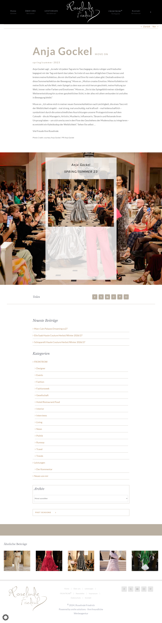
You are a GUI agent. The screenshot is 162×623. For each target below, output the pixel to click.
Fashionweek (42, 388)
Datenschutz (76, 598)
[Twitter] (130, 589)
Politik (39, 435)
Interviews (41, 415)
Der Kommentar (44, 469)
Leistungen (39, 462)
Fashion (40, 381)
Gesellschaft (42, 395)
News (39, 429)
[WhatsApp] (114, 297)
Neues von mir (41, 476)
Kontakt (88, 598)
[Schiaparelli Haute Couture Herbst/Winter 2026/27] (81, 561)
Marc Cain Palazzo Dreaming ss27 (50, 328)
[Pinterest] (120, 297)
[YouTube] (137, 589)
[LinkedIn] (107, 297)
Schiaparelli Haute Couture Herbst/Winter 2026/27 (59, 342)
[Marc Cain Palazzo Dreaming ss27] (17, 561)
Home (66, 589)
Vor (154, 26)
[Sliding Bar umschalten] (132, 12)
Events (39, 375)
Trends (39, 455)
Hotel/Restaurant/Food (48, 402)
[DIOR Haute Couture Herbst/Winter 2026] (145, 561)
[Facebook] (95, 297)
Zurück (146, 26)
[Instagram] (144, 589)
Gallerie (16, 554)
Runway (40, 442)
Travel (39, 449)
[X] (101, 297)
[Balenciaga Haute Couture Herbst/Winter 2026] (113, 561)
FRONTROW (40, 361)
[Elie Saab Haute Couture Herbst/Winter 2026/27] (49, 561)
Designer (40, 368)
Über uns (76, 589)
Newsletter (80, 593)
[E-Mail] (126, 297)
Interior (40, 408)
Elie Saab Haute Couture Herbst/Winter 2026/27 (58, 335)
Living (39, 422)
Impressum (93, 593)
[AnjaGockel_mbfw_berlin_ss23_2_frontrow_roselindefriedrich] (81, 180)
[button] (50, 225)
